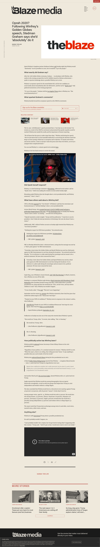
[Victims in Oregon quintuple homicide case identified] (25, 120)
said (55, 66)
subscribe (96, 1)
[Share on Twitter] (48, 462)
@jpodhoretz (30, 304)
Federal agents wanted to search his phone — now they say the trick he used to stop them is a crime (54, 119)
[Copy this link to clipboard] (55, 462)
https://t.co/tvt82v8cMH (47, 306)
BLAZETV (86, 10)
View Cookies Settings (76, 542)
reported (36, 204)
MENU (94, 8)
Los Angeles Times (52, 91)
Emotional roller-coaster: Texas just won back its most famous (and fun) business (22, 510)
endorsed (36, 344)
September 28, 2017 (48, 310)
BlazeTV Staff (43, 504)
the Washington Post (54, 211)
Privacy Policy (22, 545)
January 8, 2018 (40, 239)
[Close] (98, 542)
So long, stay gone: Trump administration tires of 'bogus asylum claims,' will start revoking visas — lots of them (76, 510)
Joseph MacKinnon (17, 504)
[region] (50, 542)
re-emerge (43, 293)
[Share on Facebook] (44, 462)
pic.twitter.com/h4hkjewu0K (35, 235)
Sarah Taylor (17, 44)
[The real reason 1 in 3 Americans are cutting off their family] (50, 496)
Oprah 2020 (68, 85)
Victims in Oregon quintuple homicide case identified (34, 118)
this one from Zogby (44, 376)
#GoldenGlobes (57, 233)
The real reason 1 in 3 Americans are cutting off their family (48, 510)
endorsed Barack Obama (38, 357)
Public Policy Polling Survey (37, 361)
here (57, 147)
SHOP (85, 11)
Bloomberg (51, 188)
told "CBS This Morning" (57, 275)
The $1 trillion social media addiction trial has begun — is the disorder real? (74, 119)
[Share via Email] (52, 462)
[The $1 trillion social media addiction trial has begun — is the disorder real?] (65, 120)
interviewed (37, 416)
